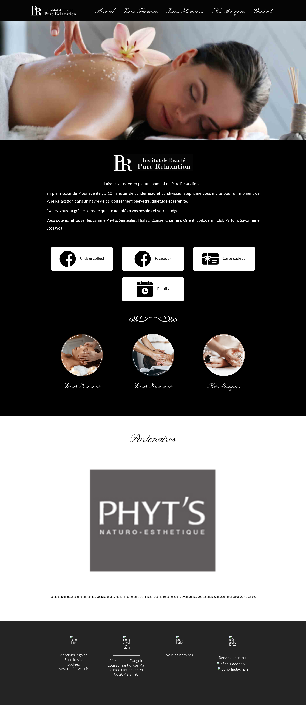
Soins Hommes (184, 11)
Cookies (73, 664)
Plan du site (73, 659)
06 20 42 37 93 (245, 596)
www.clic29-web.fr (73, 668)
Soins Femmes (140, 11)
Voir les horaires (179, 655)
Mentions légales (73, 654)
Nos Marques (228, 11)
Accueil (104, 11)
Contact (262, 11)
